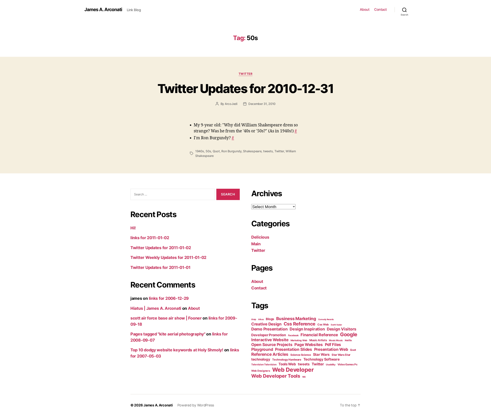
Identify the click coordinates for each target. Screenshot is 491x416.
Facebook (293, 335)
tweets (268, 151)
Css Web (323, 324)
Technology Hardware (286, 359)
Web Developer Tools (275, 376)
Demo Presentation (269, 329)
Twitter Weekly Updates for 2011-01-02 (168, 257)
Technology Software (321, 359)
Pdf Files (333, 344)
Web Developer (293, 369)
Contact (380, 9)
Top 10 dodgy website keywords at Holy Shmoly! (176, 350)
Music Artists (318, 340)
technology (260, 359)
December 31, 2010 (261, 104)
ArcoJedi (231, 104)
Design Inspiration (307, 329)
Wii (304, 377)
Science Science (300, 354)
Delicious (260, 237)
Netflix (348, 340)
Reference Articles (269, 354)
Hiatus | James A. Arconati (155, 308)
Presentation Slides (293, 349)
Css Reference (300, 324)
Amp (253, 319)
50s (208, 151)
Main (256, 243)
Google (348, 334)
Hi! (133, 228)
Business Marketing (296, 318)
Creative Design (266, 324)
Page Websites (308, 344)
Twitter (246, 74)
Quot (216, 151)
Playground (262, 349)
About (365, 9)
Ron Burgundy (231, 151)
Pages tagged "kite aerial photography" (167, 334)
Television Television (263, 364)
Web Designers (260, 370)
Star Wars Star (341, 355)
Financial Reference (319, 334)
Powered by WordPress (195, 405)
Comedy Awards (326, 319)
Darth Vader (336, 325)
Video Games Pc (348, 364)
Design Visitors (341, 329)
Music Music (336, 340)
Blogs (270, 319)
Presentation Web (331, 349)
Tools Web (287, 364)
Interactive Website (269, 339)
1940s (199, 151)
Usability (330, 364)
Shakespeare (252, 151)
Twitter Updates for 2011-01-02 (160, 247)
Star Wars (321, 354)
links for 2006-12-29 (169, 298)
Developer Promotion (268, 335)
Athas (261, 319)
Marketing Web (299, 340)
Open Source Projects (271, 344)
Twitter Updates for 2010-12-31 (245, 88)
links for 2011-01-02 (149, 237)
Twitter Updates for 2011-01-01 (160, 267)
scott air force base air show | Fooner (166, 318)
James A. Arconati (103, 9)
